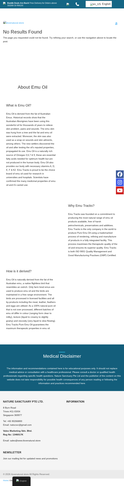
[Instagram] (120, 182)
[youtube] (120, 190)
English (104, 4)
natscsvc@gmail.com (21, 425)
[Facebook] (120, 174)
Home (5, 480)
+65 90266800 (14, 421)
